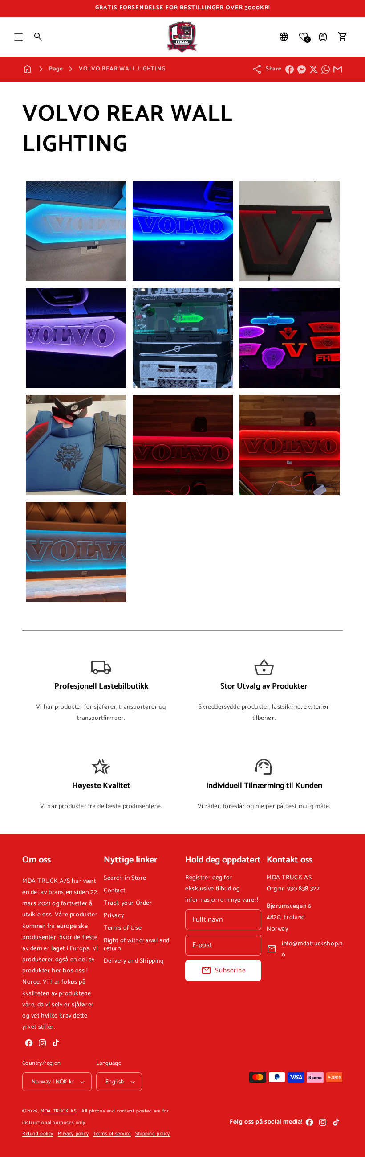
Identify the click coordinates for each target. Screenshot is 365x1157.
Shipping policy (152, 1134)
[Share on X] (313, 69)
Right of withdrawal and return (137, 944)
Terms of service (112, 1134)
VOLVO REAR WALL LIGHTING (122, 69)
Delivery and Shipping (134, 961)
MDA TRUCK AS (59, 1111)
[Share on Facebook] (289, 69)
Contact (114, 891)
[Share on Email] (338, 69)
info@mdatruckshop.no (312, 949)
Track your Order (128, 903)
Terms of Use (123, 928)
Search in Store (125, 878)
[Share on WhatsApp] (325, 69)
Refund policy (37, 1134)
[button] (18, 37)
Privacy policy (73, 1134)
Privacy (114, 916)
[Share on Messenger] (301, 69)
